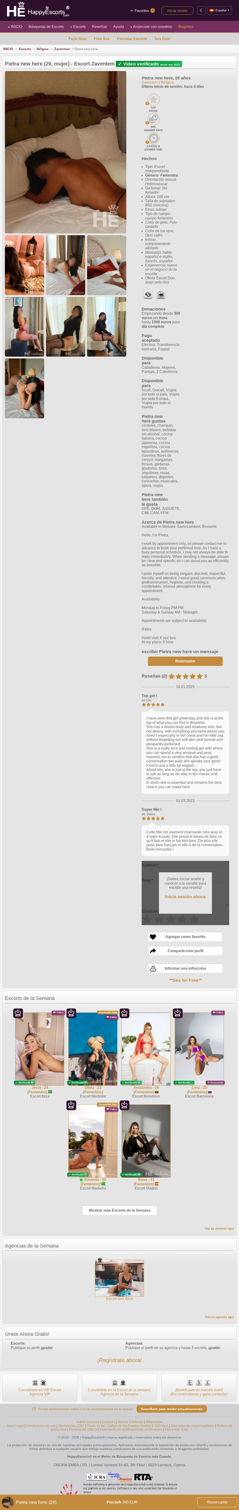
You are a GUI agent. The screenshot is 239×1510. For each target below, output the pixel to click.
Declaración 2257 (71, 1426)
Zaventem (62, 49)
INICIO (15, 27)
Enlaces (137, 1422)
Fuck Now (77, 39)
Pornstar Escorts (132, 39)
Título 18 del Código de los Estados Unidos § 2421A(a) (127, 1426)
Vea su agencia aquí (219, 1317)
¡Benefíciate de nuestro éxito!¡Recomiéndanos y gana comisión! (199, 1392)
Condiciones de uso (41, 1426)
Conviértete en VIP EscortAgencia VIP (39, 1392)
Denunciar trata (176, 1429)
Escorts (78, 27)
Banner (123, 1422)
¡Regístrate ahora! (119, 1360)
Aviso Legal (15, 1426)
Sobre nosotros (87, 1422)
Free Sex (101, 39)
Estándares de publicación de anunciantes (131, 1429)
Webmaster (154, 1422)
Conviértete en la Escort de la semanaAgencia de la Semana (119, 1392)
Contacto (108, 1422)
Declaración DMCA (83, 1429)
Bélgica (43, 49)
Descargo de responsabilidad (192, 1426)
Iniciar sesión (177, 11)
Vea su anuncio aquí (219, 1228)
